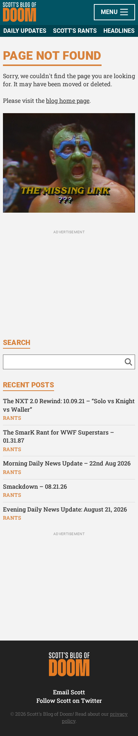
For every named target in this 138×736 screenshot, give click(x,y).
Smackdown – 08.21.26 (35, 486)
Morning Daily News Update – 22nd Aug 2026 (67, 463)
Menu (110, 11)
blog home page (67, 100)
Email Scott (69, 692)
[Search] (128, 362)
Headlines (119, 30)
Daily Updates (24, 30)
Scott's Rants (75, 30)
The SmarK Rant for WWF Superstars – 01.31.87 (58, 436)
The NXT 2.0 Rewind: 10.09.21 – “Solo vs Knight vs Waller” (69, 405)
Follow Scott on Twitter (69, 700)
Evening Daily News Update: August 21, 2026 (65, 509)
